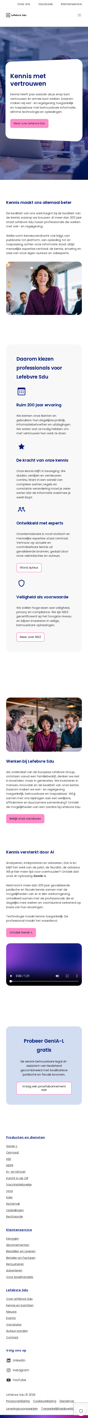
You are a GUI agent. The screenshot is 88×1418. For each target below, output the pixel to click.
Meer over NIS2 (30, 637)
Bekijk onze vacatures (25, 819)
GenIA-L (11, 1146)
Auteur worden (17, 1331)
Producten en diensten (25, 1137)
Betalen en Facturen (20, 1258)
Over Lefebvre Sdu (19, 1299)
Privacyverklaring (18, 1401)
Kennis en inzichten (20, 1305)
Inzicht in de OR (17, 1178)
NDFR (9, 1165)
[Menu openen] (79, 15)
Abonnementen (17, 1245)
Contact (12, 1337)
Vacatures (13, 1324)
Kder (9, 1197)
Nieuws (11, 1312)
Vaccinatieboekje (19, 1184)
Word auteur (29, 568)
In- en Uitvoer (16, 1172)
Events (11, 1318)
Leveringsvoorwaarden (22, 1409)
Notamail (13, 1204)
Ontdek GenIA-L (21, 932)
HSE (8, 1159)
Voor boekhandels (19, 1277)
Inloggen (12, 1239)
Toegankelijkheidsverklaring (60, 1409)
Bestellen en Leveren (21, 1251)
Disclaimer (67, 1401)
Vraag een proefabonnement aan (44, 1088)
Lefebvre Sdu (17, 1290)
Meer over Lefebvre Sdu (29, 123)
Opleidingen (15, 1210)
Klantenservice (19, 1230)
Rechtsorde (14, 1217)
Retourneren (15, 1264)
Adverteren (14, 1270)
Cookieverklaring (44, 1401)
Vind (9, 1191)
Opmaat (12, 1152)
